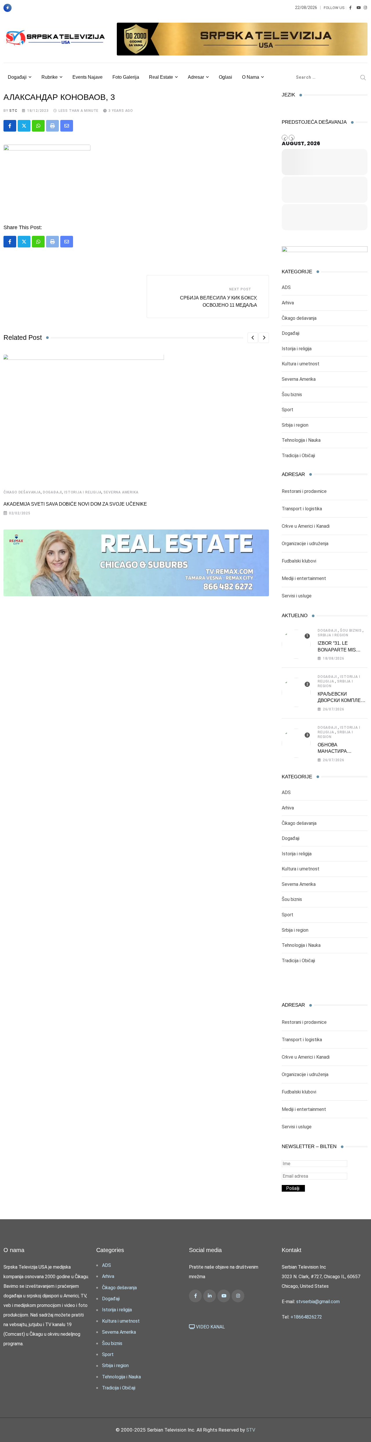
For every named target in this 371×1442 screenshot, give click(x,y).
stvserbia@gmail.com (318, 1301)
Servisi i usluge (297, 596)
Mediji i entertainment (304, 578)
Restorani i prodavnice (304, 491)
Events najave (87, 77)
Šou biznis (292, 394)
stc (13, 111)
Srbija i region (295, 425)
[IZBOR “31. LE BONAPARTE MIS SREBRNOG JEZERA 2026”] (296, 644)
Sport (287, 409)
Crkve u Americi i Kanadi (306, 526)
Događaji (17, 77)
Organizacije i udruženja (305, 543)
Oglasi (225, 77)
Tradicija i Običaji (298, 455)
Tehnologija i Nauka (301, 440)
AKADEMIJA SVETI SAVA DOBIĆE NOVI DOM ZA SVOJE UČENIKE (75, 504)
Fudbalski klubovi (299, 561)
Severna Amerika (120, 492)
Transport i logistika (302, 508)
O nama (250, 77)
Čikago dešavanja (22, 492)
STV (250, 1430)
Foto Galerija (125, 77)
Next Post (240, 289)
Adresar (196, 77)
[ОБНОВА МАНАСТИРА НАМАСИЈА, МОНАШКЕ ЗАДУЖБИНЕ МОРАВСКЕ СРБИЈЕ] (296, 743)
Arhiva (288, 303)
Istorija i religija (82, 492)
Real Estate (161, 77)
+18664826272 (306, 1317)
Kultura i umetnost (300, 364)
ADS (286, 287)
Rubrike (49, 77)
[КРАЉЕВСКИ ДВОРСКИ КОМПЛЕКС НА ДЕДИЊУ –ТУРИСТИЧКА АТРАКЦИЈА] (296, 692)
